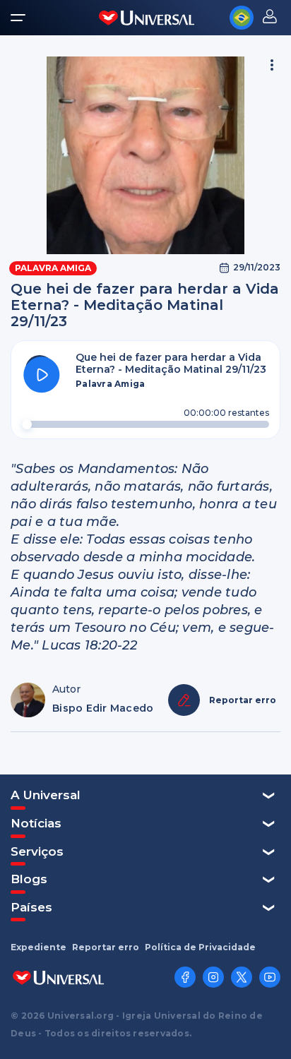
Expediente (38, 947)
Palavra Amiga (53, 268)
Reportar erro (105, 947)
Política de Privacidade (200, 947)
